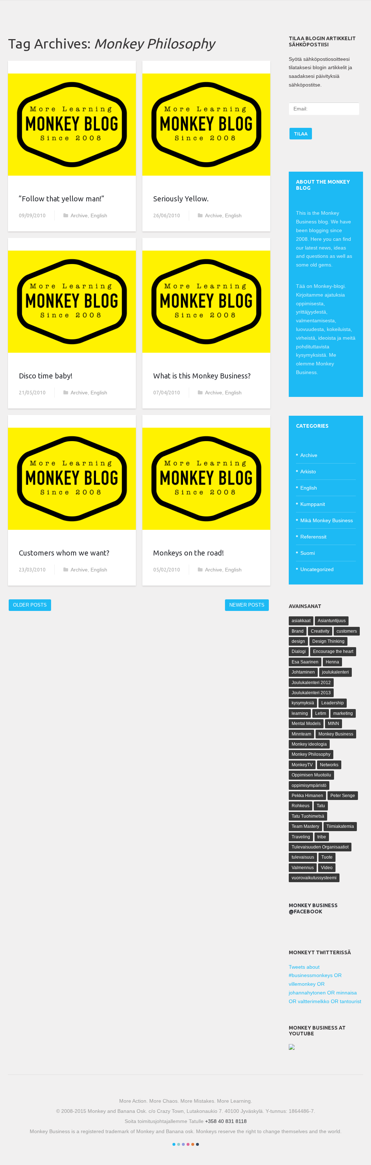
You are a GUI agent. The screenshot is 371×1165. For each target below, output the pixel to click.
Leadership (332, 702)
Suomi (307, 553)
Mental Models (306, 723)
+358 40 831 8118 (226, 1121)
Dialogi (299, 651)
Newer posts (246, 605)
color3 (183, 1144)
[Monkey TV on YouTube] (292, 1048)
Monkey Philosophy (311, 754)
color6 (197, 1144)
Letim (320, 713)
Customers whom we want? (64, 553)
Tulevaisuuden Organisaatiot (320, 847)
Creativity (320, 631)
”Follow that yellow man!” (61, 198)
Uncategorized (317, 569)
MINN (333, 723)
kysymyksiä (303, 702)
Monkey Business (335, 734)
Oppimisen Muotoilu (311, 775)
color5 (192, 1144)
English (99, 215)
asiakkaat (301, 620)
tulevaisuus (303, 857)
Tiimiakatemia (340, 826)
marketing (343, 713)
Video (327, 867)
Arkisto (308, 471)
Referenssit (313, 537)
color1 (173, 1144)
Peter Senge (342, 795)
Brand (298, 631)
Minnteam (301, 734)
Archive (79, 215)
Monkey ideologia (309, 744)
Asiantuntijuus (332, 620)
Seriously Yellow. (181, 198)
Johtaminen (303, 672)
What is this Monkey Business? (202, 376)
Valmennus (303, 867)
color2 (178, 1144)
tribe (321, 836)
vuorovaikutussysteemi (314, 877)
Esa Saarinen (305, 662)
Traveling (301, 836)
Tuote (327, 857)
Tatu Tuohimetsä (308, 816)
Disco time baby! (45, 376)
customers (347, 631)
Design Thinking (328, 641)
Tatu (321, 805)
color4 (188, 1144)
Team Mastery (305, 826)
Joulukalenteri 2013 (311, 692)
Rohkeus (300, 805)
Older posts (30, 605)
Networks (329, 764)
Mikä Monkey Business (326, 520)
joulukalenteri (335, 672)
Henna (332, 662)
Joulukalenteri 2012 (311, 682)
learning (300, 713)
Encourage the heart (333, 651)
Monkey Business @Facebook (313, 908)
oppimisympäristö (309, 785)
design (298, 641)
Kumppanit (312, 504)
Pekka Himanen (307, 795)
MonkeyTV (302, 764)
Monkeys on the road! (188, 553)
